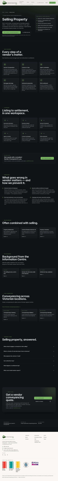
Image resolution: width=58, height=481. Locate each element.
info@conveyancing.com (8, 448)
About (28, 2)
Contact (32, 2)
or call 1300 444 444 (29, 160)
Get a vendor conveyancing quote (11, 32)
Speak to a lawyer (39, 401)
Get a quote (52, 2)
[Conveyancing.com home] (9, 3)
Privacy (45, 437)
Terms (45, 439)
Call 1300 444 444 (17, 407)
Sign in (47, 2)
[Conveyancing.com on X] (3, 455)
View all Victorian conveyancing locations (10, 306)
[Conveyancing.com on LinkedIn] (5, 455)
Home (3, 12)
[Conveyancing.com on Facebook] (7, 455)
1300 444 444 (27, 32)
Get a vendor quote (40, 398)
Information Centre (21, 2)
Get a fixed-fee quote (46, 158)
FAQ (35, 439)
